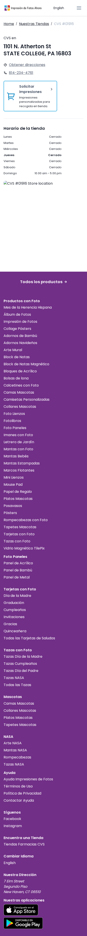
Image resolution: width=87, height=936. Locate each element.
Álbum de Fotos (17, 314)
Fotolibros (12, 420)
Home (9, 23)
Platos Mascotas (18, 498)
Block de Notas (17, 357)
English (59, 8)
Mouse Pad (13, 484)
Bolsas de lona (16, 378)
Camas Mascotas (19, 392)
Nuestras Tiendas (34, 23)
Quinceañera (15, 631)
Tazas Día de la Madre (23, 656)
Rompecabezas (17, 757)
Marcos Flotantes (19, 470)
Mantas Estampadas (22, 463)
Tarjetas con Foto (19, 534)
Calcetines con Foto (21, 385)
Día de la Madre (17, 595)
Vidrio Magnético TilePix (24, 548)
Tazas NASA (14, 677)
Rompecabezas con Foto (26, 519)
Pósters (10, 512)
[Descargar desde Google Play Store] (23, 923)
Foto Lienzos (14, 413)
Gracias (10, 624)
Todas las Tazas (17, 684)
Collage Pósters (17, 328)
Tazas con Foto (17, 541)
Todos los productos (41, 281)
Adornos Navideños (20, 342)
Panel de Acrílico (18, 563)
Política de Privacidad (22, 793)
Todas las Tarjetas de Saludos (29, 638)
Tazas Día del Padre (21, 670)
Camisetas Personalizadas (27, 399)
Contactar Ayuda (19, 800)
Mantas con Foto (18, 449)
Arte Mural (13, 349)
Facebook (12, 818)
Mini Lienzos (14, 477)
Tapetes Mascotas (20, 527)
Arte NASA (13, 743)
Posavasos (13, 505)
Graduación (14, 602)
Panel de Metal (17, 577)
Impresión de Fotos (20, 321)
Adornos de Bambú (20, 335)
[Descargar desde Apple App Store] (21, 910)
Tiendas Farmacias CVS (24, 844)
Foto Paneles (15, 427)
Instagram (13, 825)
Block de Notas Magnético (26, 364)
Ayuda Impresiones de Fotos (28, 779)
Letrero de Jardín (19, 442)
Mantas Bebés (16, 456)
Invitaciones (14, 616)
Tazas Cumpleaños (20, 663)
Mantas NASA (15, 750)
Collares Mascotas (20, 406)
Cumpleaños (15, 609)
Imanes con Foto (18, 434)
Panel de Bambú (18, 570)
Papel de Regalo (18, 491)
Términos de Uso (18, 786)
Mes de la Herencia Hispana (28, 307)
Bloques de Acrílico (20, 371)
